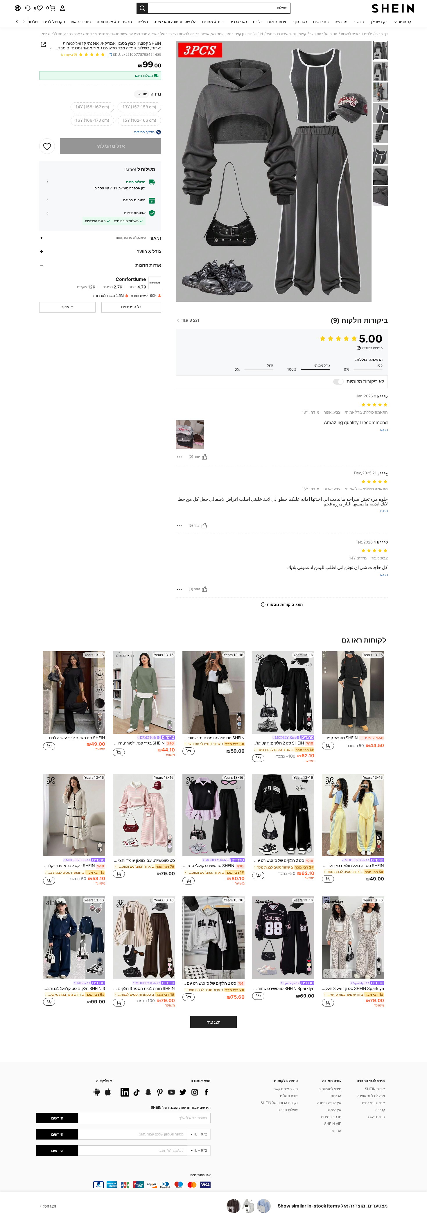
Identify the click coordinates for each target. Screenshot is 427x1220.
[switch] (338, 382)
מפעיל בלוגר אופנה (371, 1096)
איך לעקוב (334, 1110)
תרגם (384, 430)
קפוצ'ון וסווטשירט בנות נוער (286, 34)
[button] (27, 8)
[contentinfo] (123, 1184)
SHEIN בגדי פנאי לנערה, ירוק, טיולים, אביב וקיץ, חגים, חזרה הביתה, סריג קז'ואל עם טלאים (143, 743)
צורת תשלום (289, 1096)
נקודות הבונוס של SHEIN (279, 1103)
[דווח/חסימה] (179, 456)
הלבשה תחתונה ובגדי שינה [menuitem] (175, 22)
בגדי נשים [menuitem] (321, 22)
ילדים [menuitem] (257, 22)
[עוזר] (204, 456)
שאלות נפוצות (287, 1110)
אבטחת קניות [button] (135, 213)
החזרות (336, 1096)
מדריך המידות (331, 1117)
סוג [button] (145, 94)
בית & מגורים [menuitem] (213, 22)
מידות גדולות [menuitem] (277, 22)
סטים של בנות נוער (323, 34)
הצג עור (213, 1022)
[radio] (139, 107)
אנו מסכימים (200, 1175)
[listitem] (353, 707)
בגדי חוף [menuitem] (300, 22)
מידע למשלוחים (329, 1089)
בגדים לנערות (350, 34)
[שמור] (47, 146)
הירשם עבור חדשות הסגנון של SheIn (181, 1108)
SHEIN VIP (332, 1124)
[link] (51, 7)
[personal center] (62, 8)
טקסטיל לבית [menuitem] (54, 22)
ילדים (368, 34)
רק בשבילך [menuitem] (378, 22)
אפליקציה (104, 1081)
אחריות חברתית (373, 1103)
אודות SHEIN (375, 1089)
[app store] (108, 1095)
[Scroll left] (24, 22)
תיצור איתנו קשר (286, 1089)
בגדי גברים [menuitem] (238, 22)
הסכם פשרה (376, 1117)
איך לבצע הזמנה (329, 1103)
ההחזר (336, 1131)
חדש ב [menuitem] (358, 22)
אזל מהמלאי (110, 146)
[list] (164, 1092)
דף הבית (381, 34)
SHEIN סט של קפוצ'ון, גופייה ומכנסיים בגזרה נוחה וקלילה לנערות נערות (352, 737)
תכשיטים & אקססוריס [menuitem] (114, 22)
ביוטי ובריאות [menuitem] (81, 22)
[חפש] (142, 8)
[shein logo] (393, 8)
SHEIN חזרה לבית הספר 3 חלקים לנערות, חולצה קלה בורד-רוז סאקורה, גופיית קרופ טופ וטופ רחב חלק (144, 988)
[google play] (97, 1095)
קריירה (380, 1110)
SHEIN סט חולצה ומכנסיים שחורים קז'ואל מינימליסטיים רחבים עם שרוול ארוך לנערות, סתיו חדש (213, 737)
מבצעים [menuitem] (341, 22)
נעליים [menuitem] (143, 22)
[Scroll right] (17, 22)
